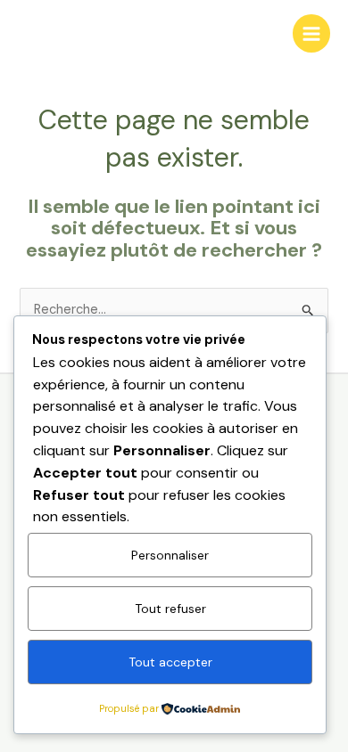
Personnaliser (170, 555)
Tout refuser (170, 609)
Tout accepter (170, 662)
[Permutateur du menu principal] (311, 33)
